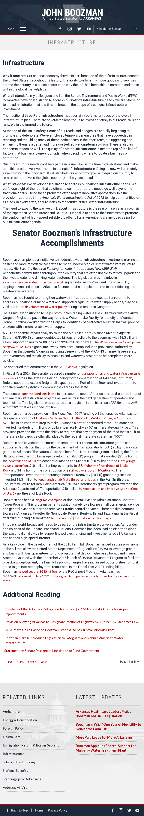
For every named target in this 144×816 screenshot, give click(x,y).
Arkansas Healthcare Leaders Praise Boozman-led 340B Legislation (103, 713)
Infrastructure (13, 754)
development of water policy (46, 307)
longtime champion (48, 500)
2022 (68, 367)
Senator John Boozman (72, 13)
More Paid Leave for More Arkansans (104, 737)
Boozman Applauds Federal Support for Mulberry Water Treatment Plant (106, 748)
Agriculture (11, 711)
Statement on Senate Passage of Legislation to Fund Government (51, 651)
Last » (44, 661)
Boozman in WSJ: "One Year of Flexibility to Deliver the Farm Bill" (108, 726)
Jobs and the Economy (19, 762)
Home (39, 810)
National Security (15, 770)
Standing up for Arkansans (22, 779)
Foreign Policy (13, 728)
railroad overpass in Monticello (91, 470)
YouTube (88, 29)
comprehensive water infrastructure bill (34, 282)
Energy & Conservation (20, 720)
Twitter (79, 29)
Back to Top (19, 810)
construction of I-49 (23, 461)
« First (8, 661)
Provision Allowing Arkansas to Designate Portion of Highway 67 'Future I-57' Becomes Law (71, 622)
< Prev (20, 661)
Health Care (12, 737)
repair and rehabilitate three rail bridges (67, 479)
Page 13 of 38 (128, 661)
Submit (134, 29)
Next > (32, 661)
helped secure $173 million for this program (82, 518)
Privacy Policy (57, 810)
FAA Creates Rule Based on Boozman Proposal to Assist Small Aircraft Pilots (59, 630)
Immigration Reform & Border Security (31, 745)
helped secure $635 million (37, 571)
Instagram (69, 29)
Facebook (60, 29)
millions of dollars (28, 576)
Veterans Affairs (15, 787)
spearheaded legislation (39, 394)
